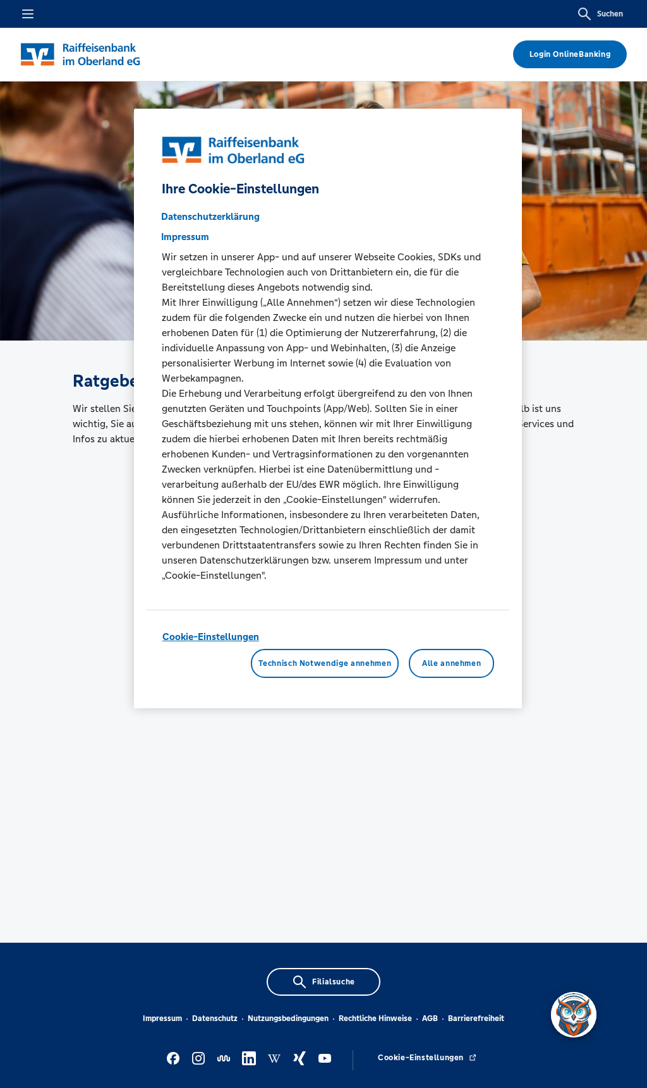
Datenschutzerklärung (210, 216)
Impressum (162, 1018)
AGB (430, 1018)
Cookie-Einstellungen (210, 637)
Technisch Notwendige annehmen (324, 663)
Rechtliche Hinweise (375, 1018)
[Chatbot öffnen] (573, 1014)
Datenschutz (215, 1018)
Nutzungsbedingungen (288, 1018)
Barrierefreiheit (476, 1018)
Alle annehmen (451, 663)
